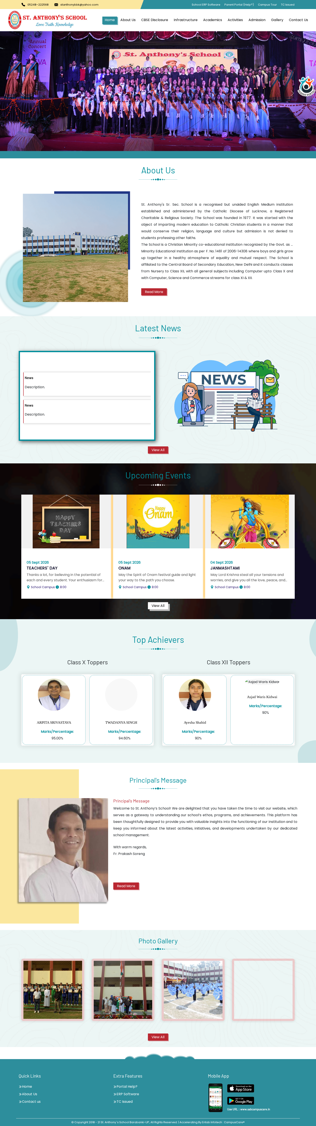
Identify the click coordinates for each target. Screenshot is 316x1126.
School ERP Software (206, 5)
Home (110, 19)
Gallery (277, 19)
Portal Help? (127, 1086)
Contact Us (298, 19)
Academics (212, 19)
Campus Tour (267, 5)
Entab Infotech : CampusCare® (223, 1122)
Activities (235, 19)
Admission (257, 19)
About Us (128, 19)
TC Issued (288, 5)
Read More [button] (154, 291)
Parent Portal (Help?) (239, 5)
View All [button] (158, 449)
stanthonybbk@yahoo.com (79, 5)
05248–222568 (38, 5)
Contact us (31, 1101)
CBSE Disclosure (154, 19)
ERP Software (128, 1094)
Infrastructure (186, 19)
